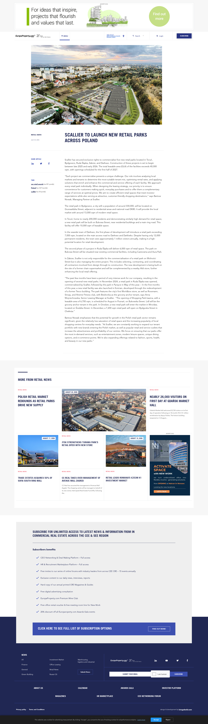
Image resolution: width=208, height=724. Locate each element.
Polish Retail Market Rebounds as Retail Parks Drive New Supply (36, 401)
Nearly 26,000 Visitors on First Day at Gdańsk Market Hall (169, 401)
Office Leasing (55, 665)
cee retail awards (37, 184)
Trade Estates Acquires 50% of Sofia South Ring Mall (35, 479)
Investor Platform (171, 688)
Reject (168, 720)
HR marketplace (105, 696)
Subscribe (184, 36)
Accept (156, 720)
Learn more (141, 720)
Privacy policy (21, 709)
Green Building (27, 674)
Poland (33, 188)
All (22, 660)
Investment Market (57, 660)
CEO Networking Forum (149, 696)
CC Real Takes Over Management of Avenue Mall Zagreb (81, 479)
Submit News (85, 672)
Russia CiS (53, 674)
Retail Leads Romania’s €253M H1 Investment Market (124, 479)
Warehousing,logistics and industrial (86, 661)
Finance (24, 665)
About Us (38, 688)
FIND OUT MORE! (159, 629)
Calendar (82, 688)
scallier (33, 192)
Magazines (60, 696)
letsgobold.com (185, 709)
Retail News (36, 135)
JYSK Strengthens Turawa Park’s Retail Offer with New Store (80, 443)
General (25, 669)
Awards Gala (127, 688)
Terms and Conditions (37, 709)
